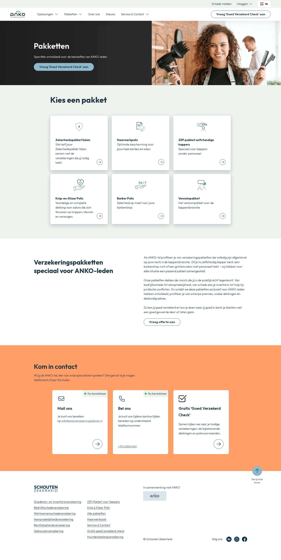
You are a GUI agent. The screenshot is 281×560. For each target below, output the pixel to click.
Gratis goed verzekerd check (105, 531)
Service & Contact (98, 525)
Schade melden (222, 4)
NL (266, 3)
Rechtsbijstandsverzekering (52, 525)
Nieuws (110, 14)
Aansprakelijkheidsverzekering (53, 519)
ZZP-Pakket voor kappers (103, 502)
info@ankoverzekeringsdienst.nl (81, 421)
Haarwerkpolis (96, 519)
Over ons (94, 14)
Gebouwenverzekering (48, 531)
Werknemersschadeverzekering (54, 513)
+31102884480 (127, 446)
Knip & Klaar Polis (98, 507)
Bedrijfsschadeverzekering (51, 507)
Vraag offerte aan (162, 322)
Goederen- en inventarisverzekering (57, 502)
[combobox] (264, 4)
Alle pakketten (96, 513)
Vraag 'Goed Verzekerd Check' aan (240, 14)
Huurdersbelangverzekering (105, 537)
